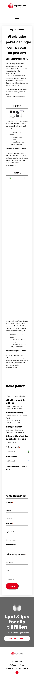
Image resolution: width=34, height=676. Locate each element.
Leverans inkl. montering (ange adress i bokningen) (15, 431)
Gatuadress (9, 562)
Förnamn (8, 510)
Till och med (12, 456)
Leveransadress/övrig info (17, 467)
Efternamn (9, 519)
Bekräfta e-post (11, 540)
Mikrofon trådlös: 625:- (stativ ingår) (17, 417)
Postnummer (10, 579)
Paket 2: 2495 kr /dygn (14, 409)
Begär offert (17, 638)
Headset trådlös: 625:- (14, 420)
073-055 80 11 (17, 662)
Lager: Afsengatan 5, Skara (17, 668)
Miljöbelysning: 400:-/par (15, 423)
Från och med (13, 447)
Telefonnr (11, 544)
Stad (7, 571)
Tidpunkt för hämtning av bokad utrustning (17, 437)
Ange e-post (10, 532)
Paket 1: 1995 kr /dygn (14, 406)
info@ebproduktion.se (17, 665)
